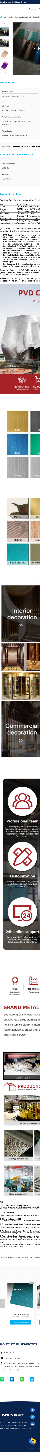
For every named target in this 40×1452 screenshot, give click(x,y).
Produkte (10, 17)
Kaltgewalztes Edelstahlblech (18, 1257)
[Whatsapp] (5, 1381)
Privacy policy (23, 1449)
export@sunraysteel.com (12, 1358)
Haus (4, 17)
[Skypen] (15, 1381)
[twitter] (32, 1417)
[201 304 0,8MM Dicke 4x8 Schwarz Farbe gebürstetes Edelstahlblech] (20, 1296)
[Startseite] (8, 9)
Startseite (32, 9)
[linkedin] (32, 1424)
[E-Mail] (34, 1381)
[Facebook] (32, 1409)
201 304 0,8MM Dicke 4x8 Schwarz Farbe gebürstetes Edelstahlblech (20, 1316)
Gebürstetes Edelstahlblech (23, 17)
